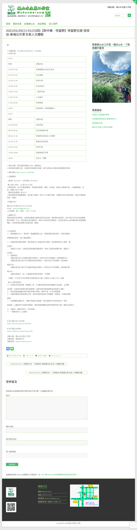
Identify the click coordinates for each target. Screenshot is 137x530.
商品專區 (42, 23)
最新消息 (17, 23)
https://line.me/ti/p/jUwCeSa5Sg (19, 323)
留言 (8, 395)
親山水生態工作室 (15, 356)
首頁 (8, 23)
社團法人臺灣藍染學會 (100, 115)
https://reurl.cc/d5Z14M (25, 172)
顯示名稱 (10, 426)
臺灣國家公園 (97, 123)
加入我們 (53, 23)
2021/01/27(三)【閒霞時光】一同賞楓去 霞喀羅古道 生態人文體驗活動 (56, 373)
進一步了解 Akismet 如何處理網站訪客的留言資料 (57, 475)
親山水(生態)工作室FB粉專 (102, 127)
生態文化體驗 (42, 356)
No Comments (56, 356)
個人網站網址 (11, 452)
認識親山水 (29, 23)
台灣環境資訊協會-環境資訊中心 (104, 119)
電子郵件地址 (11, 439)
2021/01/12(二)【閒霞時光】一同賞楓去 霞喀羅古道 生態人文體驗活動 (36, 364)
